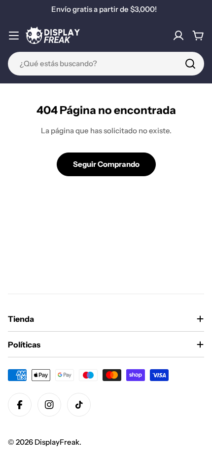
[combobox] (106, 64)
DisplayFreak (57, 442)
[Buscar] (190, 64)
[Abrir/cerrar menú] (14, 35)
